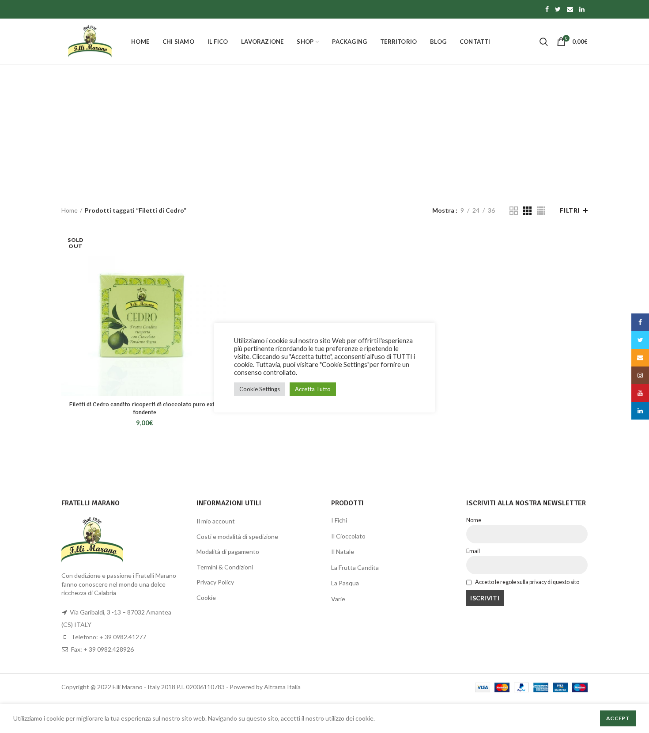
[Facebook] (547, 9)
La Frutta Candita (355, 567)
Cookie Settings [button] (259, 389)
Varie (338, 599)
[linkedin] (582, 9)
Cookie (206, 597)
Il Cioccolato (348, 536)
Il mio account (215, 521)
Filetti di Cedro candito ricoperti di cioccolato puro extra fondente (144, 408)
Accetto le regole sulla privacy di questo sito (526, 582)
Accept (618, 718)
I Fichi (339, 520)
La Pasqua (345, 583)
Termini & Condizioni (224, 567)
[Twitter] (558, 9)
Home (69, 210)
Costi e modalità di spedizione (237, 536)
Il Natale (342, 551)
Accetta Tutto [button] (313, 389)
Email (473, 551)
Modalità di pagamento (227, 551)
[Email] (570, 9)
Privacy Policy (215, 582)
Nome (473, 520)
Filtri (570, 210)
